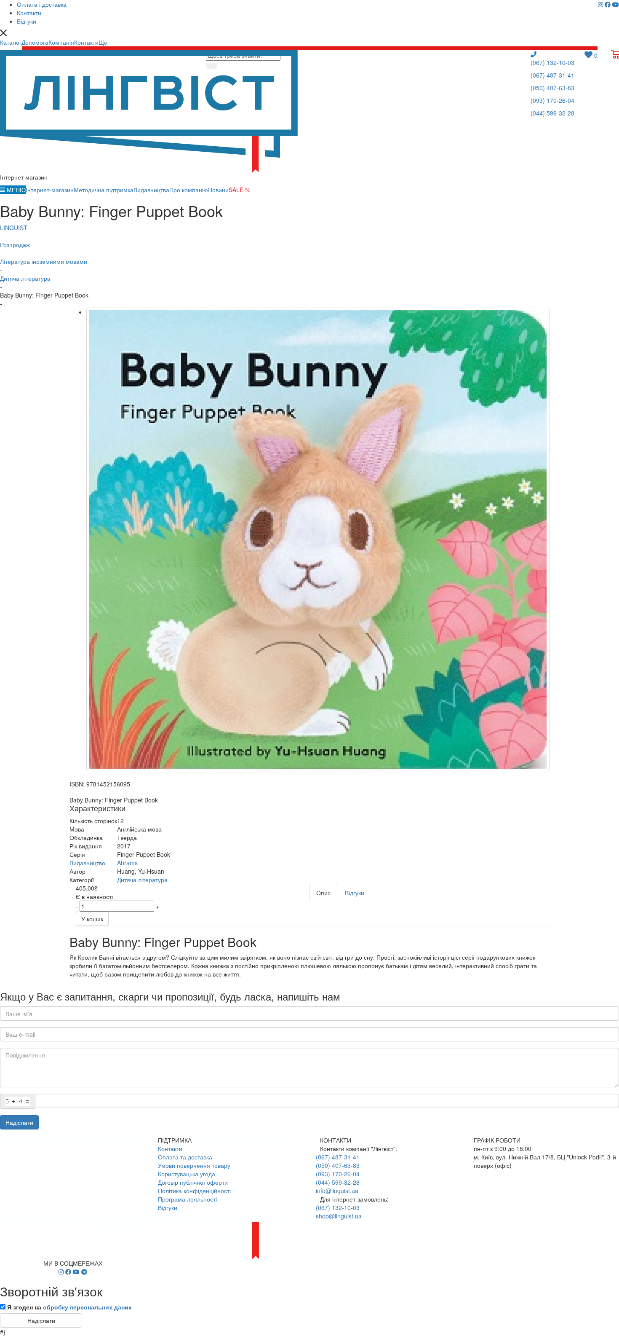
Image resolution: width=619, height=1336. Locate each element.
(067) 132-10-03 (552, 62)
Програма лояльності (187, 1199)
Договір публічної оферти (193, 1182)
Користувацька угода (186, 1174)
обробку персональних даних (87, 1307)
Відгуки (167, 1207)
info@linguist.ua (337, 1190)
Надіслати (19, 1122)
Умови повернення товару (194, 1165)
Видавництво (87, 862)
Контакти (170, 1148)
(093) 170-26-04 (552, 100)
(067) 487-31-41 (552, 75)
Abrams (127, 862)
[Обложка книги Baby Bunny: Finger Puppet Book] (318, 539)
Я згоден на (69, 1307)
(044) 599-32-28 (552, 113)
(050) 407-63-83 (552, 87)
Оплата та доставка (185, 1157)
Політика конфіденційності (194, 1190)
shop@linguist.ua (339, 1216)
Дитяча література (142, 879)
